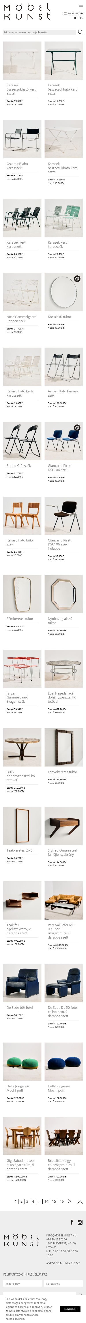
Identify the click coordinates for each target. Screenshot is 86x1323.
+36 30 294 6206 (56, 1239)
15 (54, 1201)
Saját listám (75, 13)
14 (46, 1201)
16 (62, 1201)
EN (81, 18)
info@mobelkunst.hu (61, 1235)
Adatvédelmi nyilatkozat (63, 1263)
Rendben (70, 1309)
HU (76, 18)
